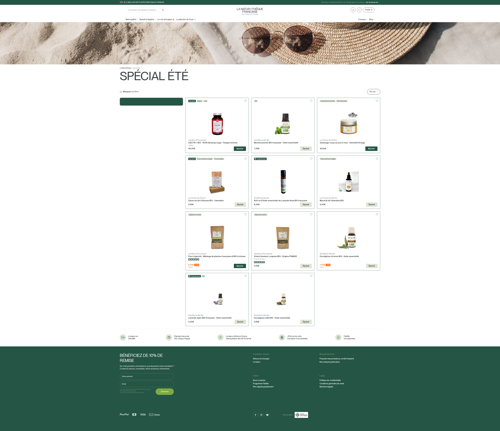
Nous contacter (259, 380)
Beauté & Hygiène (147, 19)
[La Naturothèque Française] (250, 10)
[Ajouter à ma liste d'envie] (245, 101)
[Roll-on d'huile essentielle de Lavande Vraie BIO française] (282, 182)
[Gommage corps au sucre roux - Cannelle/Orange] (348, 125)
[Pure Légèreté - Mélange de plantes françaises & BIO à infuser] (217, 241)
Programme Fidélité (261, 384)
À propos (362, 19)
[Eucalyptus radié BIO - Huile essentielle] (282, 299)
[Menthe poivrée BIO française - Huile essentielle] (282, 125)
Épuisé (306, 149)
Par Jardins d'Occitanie (250, 14)
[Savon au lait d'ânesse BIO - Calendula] (217, 182)
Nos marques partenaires (330, 362)
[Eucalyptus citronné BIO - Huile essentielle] (348, 241)
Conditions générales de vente (332, 384)
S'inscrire (165, 391)
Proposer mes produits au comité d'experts (337, 359)
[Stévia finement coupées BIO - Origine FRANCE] (282, 241)
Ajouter (239, 149)
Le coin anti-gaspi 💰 (166, 19)
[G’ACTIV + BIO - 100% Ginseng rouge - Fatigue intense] (217, 125)
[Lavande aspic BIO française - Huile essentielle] (217, 299)
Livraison (256, 362)
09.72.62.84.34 (372, 2)
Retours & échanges (261, 359)
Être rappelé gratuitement (263, 387)
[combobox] (146, 9)
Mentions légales (326, 387)
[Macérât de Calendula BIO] (348, 182)
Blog (371, 19)
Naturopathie (131, 19)
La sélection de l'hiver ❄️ (186, 19)
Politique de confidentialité (330, 380)
